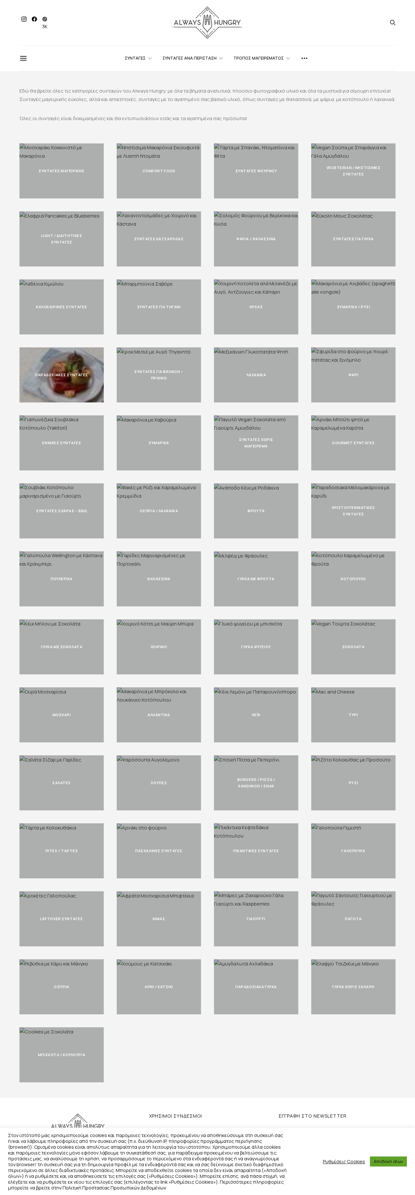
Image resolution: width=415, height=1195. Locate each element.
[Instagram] (24, 23)
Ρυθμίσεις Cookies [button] (344, 1161)
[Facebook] (34, 23)
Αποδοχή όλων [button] (388, 1161)
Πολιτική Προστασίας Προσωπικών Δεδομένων (114, 1187)
